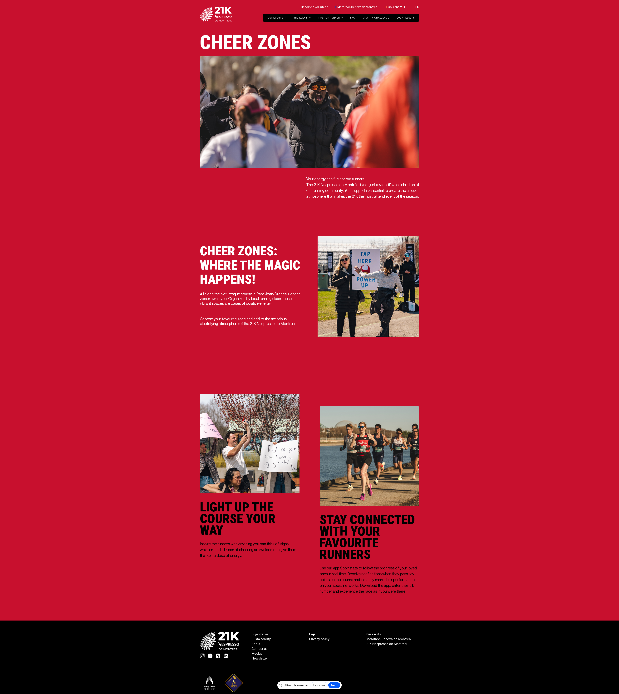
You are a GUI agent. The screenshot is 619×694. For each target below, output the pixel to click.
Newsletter (259, 658)
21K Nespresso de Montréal (386, 644)
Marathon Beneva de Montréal (388, 639)
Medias (256, 653)
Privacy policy (319, 639)
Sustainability (261, 639)
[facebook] (210, 656)
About (255, 644)
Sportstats (349, 568)
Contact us (259, 649)
